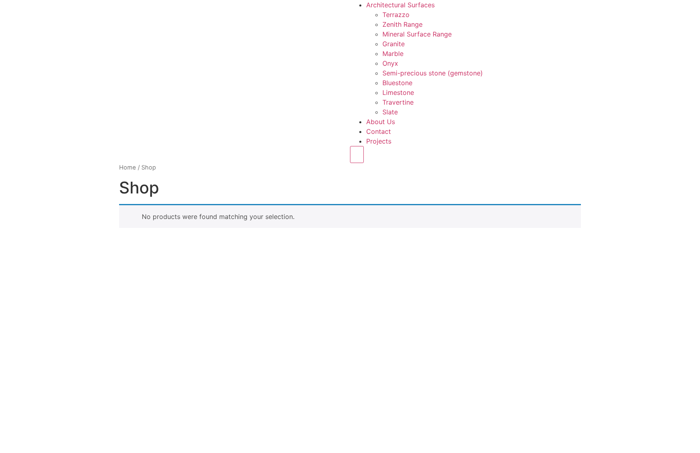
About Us (380, 122)
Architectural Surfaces (400, 5)
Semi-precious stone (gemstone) (432, 73)
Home (127, 167)
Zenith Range (402, 24)
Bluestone (397, 83)
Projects (378, 141)
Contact (378, 131)
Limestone (398, 92)
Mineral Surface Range (417, 34)
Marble (392, 53)
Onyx (390, 63)
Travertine (398, 102)
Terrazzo (396, 15)
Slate (390, 112)
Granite (393, 44)
